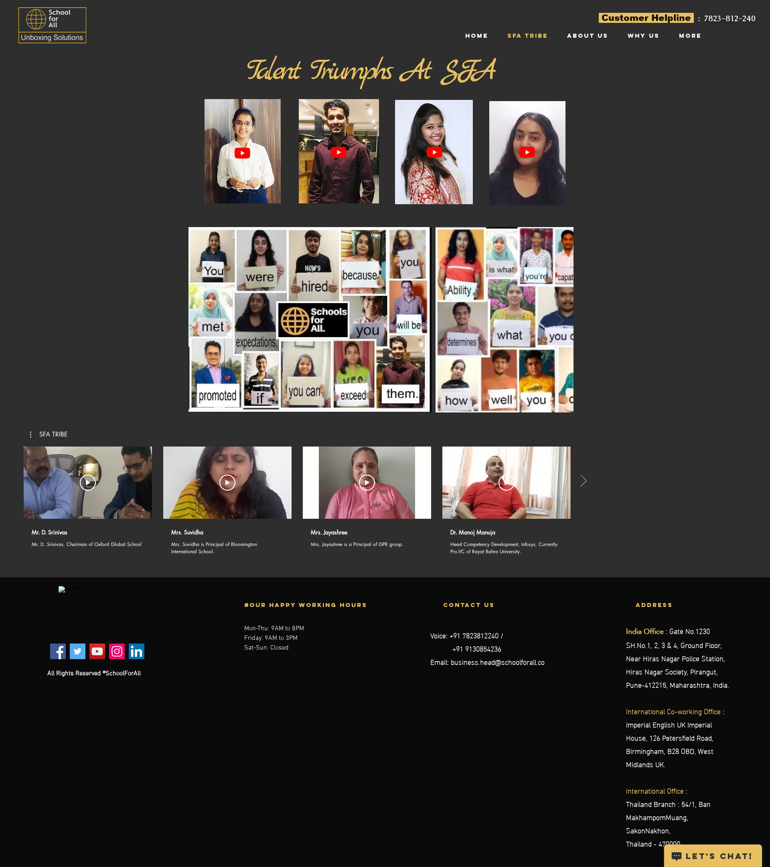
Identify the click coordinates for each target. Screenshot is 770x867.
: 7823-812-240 (727, 18)
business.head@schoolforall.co (498, 661)
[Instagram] (117, 651)
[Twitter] (77, 651)
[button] (49, 434)
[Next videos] (583, 481)
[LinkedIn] (136, 651)
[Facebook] (58, 651)
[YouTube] (242, 153)
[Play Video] (88, 483)
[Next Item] (559, 320)
